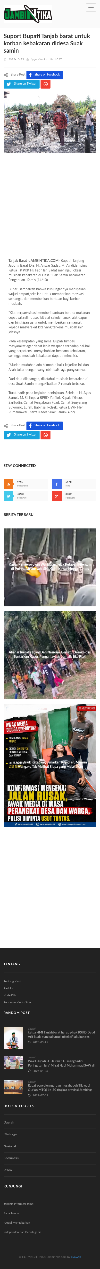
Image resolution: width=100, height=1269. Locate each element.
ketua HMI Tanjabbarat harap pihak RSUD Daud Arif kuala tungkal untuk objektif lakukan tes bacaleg (61, 1037)
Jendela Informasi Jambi (19, 1203)
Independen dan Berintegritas (22, 1232)
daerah (32, 1028)
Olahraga (10, 1134)
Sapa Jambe (11, 1213)
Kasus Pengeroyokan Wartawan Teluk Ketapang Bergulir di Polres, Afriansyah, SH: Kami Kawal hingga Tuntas (50, 567)
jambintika (40, 59)
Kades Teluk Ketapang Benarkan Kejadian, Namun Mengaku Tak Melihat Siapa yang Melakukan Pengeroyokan (50, 767)
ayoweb (76, 1256)
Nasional (10, 1146)
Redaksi (9, 988)
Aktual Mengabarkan (17, 1222)
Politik (8, 1170)
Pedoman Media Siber (18, 1002)
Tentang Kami (12, 981)
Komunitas (11, 1158)
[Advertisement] (50, 208)
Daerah (9, 1122)
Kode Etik (10, 995)
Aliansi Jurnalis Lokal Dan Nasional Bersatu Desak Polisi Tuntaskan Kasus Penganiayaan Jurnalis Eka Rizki (50, 655)
